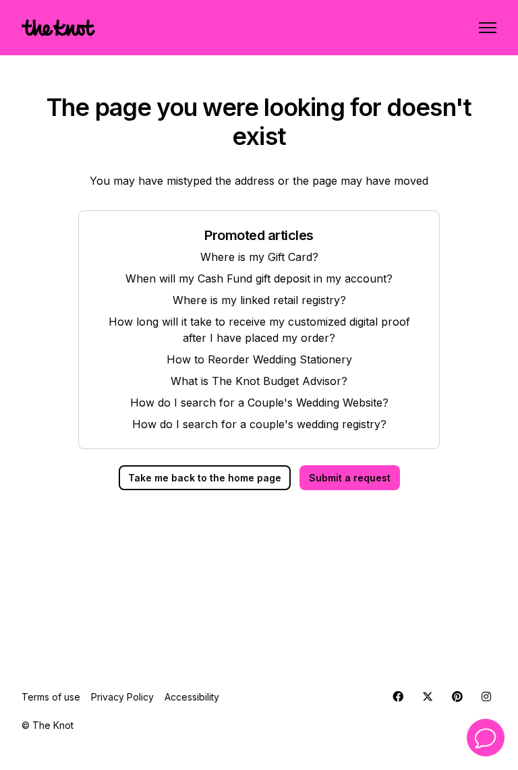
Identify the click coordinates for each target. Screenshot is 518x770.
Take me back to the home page (204, 477)
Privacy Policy (122, 697)
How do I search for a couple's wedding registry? (259, 424)
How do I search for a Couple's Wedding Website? (259, 402)
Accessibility (192, 697)
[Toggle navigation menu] (487, 27)
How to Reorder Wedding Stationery (259, 359)
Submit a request (350, 477)
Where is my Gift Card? (259, 257)
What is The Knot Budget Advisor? (259, 381)
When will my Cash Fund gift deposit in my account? (259, 278)
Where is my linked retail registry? (259, 300)
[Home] (58, 28)
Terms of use (51, 697)
